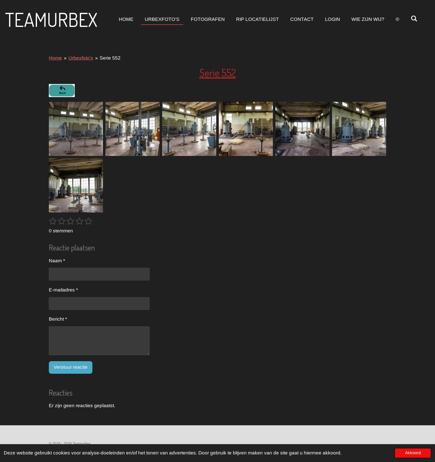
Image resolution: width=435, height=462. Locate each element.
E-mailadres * (63, 289)
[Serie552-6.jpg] (359, 129)
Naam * (57, 260)
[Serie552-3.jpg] (189, 129)
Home (55, 58)
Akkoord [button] (413, 452)
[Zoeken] (414, 18)
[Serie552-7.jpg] (76, 185)
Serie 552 (110, 58)
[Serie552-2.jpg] (132, 129)
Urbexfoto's (80, 58)
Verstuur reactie (71, 367)
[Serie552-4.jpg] (246, 129)
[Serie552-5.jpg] (302, 129)
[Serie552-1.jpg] (76, 129)
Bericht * (58, 319)
